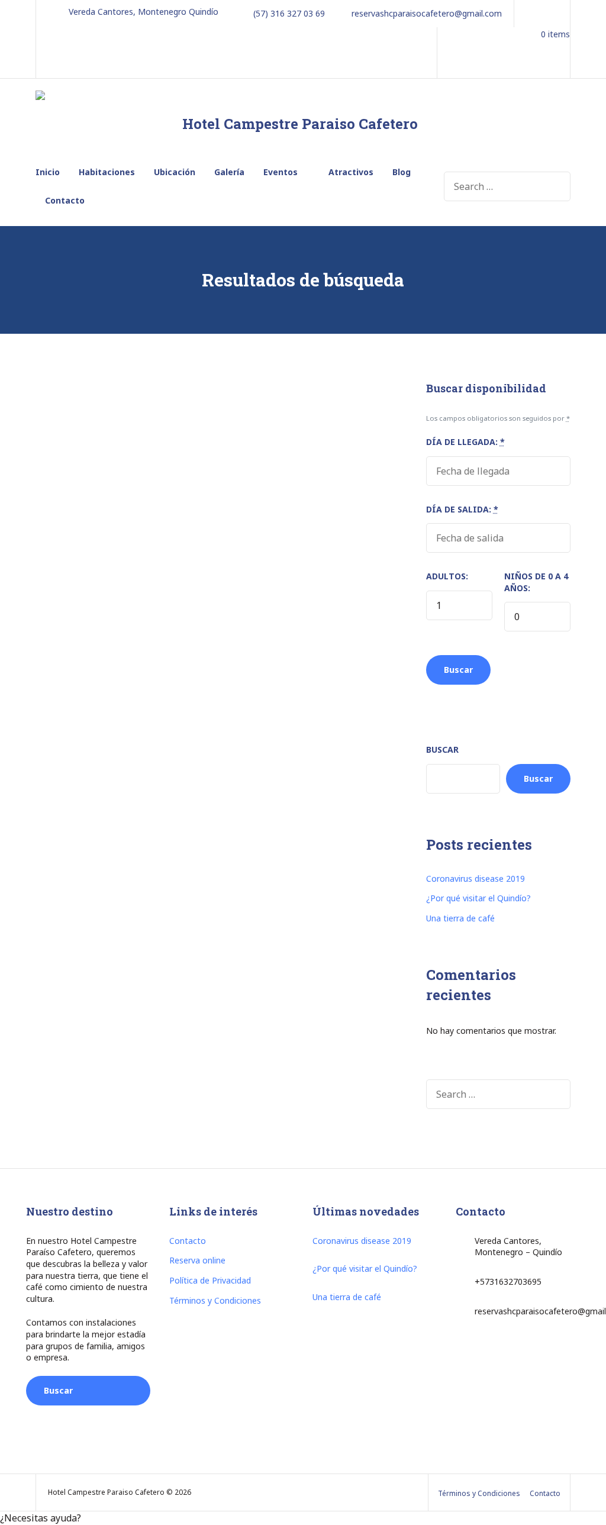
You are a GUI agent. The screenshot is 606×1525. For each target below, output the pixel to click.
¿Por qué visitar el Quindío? (478, 898)
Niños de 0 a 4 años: (536, 582)
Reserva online (197, 1260)
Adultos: (447, 576)
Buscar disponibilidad (73, 1395)
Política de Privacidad (210, 1280)
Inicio (48, 172)
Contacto (65, 200)
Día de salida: (462, 509)
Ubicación (174, 172)
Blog (401, 172)
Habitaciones (107, 172)
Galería (229, 172)
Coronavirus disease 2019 (475, 878)
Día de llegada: (465, 441)
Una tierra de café (460, 918)
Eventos (280, 172)
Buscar (442, 749)
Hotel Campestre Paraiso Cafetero (300, 123)
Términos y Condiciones (215, 1300)
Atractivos (350, 172)
